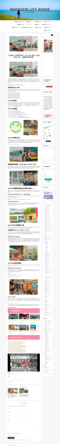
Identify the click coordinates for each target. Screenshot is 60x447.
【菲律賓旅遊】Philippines (47, 217)
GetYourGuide (13, 235)
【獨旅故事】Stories (47, 284)
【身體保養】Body (47, 312)
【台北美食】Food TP (48, 359)
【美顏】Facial (46, 308)
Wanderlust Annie (30, 9)
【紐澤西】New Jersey (47, 324)
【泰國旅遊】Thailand (47, 215)
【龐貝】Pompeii (47, 280)
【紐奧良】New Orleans (47, 322)
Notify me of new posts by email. (12, 435)
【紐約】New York (46, 326)
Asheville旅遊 (13, 380)
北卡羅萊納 (17, 380)
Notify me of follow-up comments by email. (14, 433)
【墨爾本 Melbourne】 (47, 367)
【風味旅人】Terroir (38, 27)
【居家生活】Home (46, 294)
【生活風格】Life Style (15, 27)
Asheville (9, 380)
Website (9, 415)
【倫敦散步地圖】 (47, 341)
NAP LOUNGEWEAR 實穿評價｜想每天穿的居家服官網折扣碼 (16, 343)
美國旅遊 (20, 380)
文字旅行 (45, 233)
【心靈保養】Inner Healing (47, 227)
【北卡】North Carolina (47, 320)
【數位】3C (45, 298)
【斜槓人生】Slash (46, 231)
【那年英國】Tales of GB (47, 288)
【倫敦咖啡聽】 (47, 337)
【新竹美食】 (46, 363)
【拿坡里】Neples (47, 257)
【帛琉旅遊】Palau (46, 211)
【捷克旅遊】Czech (46, 239)
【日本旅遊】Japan (46, 213)
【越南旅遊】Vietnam (47, 219)
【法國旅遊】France (47, 27)
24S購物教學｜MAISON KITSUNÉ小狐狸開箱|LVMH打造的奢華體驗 (17, 346)
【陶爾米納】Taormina (48, 270)
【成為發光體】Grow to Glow (47, 225)
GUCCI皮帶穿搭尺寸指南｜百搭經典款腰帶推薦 (14, 344)
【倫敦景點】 (46, 343)
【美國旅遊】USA (29, 24)
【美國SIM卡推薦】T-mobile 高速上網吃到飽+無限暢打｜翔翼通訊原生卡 (35, 320)
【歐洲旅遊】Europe (29, 21)
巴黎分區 (46, 245)
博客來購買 (46, 51)
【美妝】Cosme (47, 306)
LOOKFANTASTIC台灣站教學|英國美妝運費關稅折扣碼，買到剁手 (17, 351)
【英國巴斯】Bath (46, 351)
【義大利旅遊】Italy (38, 21)
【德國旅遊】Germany (47, 237)
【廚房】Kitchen (46, 296)
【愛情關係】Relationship (47, 229)
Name (9, 407)
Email (9, 411)
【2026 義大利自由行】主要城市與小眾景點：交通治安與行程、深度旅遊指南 (24, 332)
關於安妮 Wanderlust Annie (19, 21)
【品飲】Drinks (47, 361)
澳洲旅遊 (44, 365)
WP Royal (13, 445)
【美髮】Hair (46, 310)
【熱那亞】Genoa (47, 259)
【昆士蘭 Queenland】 (47, 369)
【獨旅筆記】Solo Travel (46, 24)
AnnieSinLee (10, 382)
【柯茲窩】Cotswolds (47, 349)
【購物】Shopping (46, 314)
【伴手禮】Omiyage (47, 357)
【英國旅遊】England (20, 24)
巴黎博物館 (46, 247)
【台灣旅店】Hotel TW (47, 292)
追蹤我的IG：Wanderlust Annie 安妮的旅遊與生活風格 (15, 84)
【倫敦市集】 (46, 339)
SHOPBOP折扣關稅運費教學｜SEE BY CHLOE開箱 (15, 348)
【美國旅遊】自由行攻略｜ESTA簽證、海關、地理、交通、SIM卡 (24, 320)
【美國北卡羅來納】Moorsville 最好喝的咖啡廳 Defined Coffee (13, 331)
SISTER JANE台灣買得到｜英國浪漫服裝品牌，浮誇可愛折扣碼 (16, 352)
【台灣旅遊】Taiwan (47, 209)
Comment (9, 419)
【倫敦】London (46, 21)
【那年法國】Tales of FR (47, 286)
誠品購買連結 (50, 51)
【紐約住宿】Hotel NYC (47, 328)
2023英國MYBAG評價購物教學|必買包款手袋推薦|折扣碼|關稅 (16, 350)
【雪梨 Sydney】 (46, 371)
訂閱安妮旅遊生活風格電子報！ (12, 307)
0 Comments (38, 382)
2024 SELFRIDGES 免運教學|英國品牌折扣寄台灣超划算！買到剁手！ (17, 349)
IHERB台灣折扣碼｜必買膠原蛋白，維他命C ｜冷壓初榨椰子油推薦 (17, 347)
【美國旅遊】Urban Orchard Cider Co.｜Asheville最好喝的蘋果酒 (13, 320)
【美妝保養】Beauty (47, 304)
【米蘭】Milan (46, 261)
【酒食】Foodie (46, 355)
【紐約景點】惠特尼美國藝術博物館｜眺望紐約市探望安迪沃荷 (35, 331)
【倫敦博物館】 (47, 335)
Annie (45, 316)
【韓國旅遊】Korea (46, 221)
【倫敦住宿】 (46, 333)
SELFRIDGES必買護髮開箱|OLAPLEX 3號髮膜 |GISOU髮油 (16, 345)
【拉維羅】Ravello (47, 276)
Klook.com (44, 161)
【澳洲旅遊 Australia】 (47, 30)
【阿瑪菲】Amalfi (47, 278)
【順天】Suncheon (47, 223)
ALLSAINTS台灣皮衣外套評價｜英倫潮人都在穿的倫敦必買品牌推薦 (17, 341)
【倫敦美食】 (46, 345)
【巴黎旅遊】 (46, 243)
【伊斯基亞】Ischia (47, 255)
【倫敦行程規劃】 (47, 347)
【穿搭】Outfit (46, 302)
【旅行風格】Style (46, 300)
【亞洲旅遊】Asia (37, 24)
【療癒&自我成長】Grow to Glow (26, 27)
